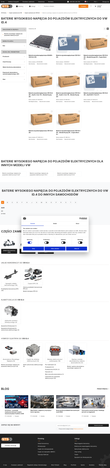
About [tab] (77, 223)
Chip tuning (77, 452)
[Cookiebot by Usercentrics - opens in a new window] (80, 219)
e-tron (3, 213)
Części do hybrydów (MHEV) (46, 452)
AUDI (3, 208)
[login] (52, 36)
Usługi (33, 6)
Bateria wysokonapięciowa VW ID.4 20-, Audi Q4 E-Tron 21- (96, 94)
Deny (33, 248)
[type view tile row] (105, 29)
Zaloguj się (105, 1)
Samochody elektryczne (81, 449)
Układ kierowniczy (43, 443)
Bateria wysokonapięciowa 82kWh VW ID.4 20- (40, 56)
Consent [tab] (32, 223)
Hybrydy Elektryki (43, 454)
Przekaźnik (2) (49, 367)
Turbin (76, 454)
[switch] (46, 242)
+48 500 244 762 (75, 1)
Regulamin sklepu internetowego (37, 465)
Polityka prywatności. (78, 428)
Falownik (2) (49, 372)
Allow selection (55, 248)
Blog (65, 465)
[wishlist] (90, 6)
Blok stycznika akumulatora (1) (54, 374)
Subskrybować (98, 425)
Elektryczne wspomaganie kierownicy (85, 446)
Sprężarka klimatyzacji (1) (9, 326)
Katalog (20, 6)
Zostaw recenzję (10, 445)
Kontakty (51, 1)
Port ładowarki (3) (50, 364)
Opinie (83, 465)
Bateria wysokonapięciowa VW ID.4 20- (68, 56)
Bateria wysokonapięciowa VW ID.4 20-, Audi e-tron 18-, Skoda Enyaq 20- (41, 94)
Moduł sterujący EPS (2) (30, 291)
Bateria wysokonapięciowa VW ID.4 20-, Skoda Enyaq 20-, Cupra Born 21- (96, 57)
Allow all (76, 248)
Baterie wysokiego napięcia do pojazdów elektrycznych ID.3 (39, 174)
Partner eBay (103, 465)
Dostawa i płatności (28, 1)
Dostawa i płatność (17, 465)
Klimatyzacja (41, 446)
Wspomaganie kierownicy (82, 443)
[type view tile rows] (108, 29)
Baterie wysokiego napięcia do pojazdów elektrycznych (13, 34)
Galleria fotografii (13, 1)
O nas (2, 1)
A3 (2, 211)
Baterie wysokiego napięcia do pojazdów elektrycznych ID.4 (66, 174)
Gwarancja (41, 1)
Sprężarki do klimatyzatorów (83, 457)
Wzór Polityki (55, 465)
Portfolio (73, 465)
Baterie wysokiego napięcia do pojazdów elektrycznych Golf (11, 174)
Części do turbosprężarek (45, 449)
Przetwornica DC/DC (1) (52, 369)
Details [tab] (55, 223)
